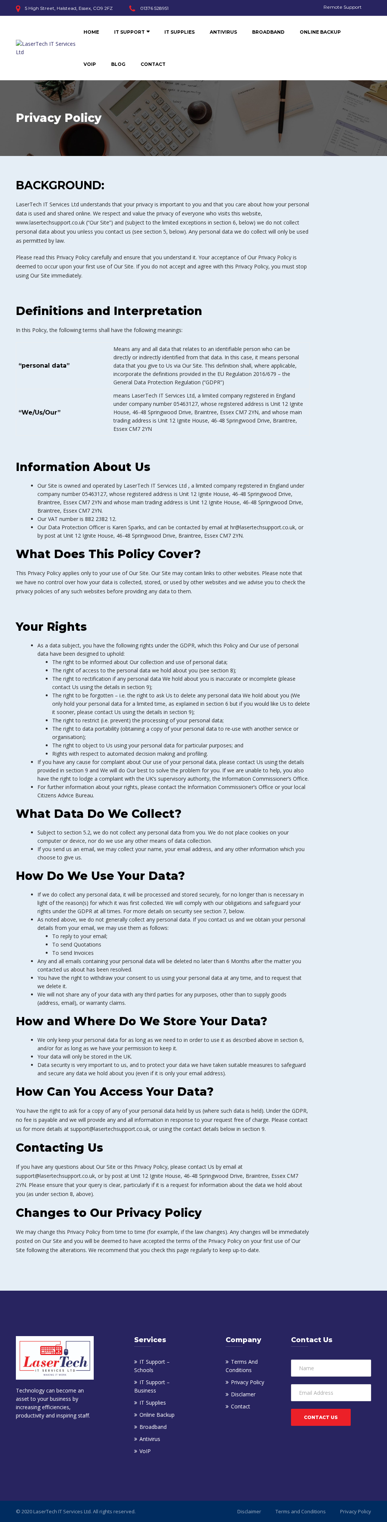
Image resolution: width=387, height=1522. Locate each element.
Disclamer (243, 1394)
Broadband (153, 1426)
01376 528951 (154, 8)
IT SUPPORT (129, 32)
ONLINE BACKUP (320, 32)
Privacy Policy (247, 1382)
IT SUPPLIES (179, 32)
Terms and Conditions (301, 1511)
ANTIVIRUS (223, 32)
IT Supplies (152, 1402)
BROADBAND (268, 32)
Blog (118, 64)
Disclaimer (249, 1511)
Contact (240, 1406)
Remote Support (343, 7)
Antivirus (149, 1438)
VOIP (90, 64)
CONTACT (153, 64)
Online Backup (157, 1414)
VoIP (145, 1451)
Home (91, 32)
